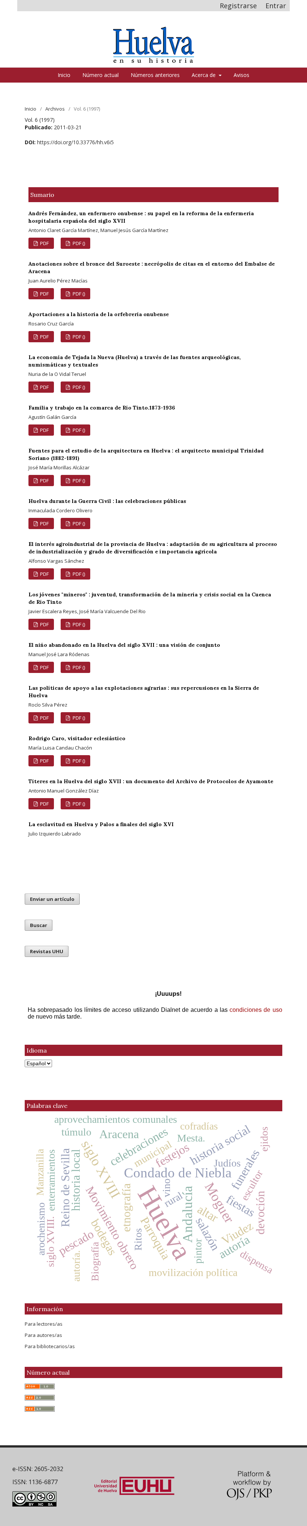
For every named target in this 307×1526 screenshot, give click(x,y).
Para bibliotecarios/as (50, 1346)
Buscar (38, 925)
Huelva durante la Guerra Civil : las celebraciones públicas (107, 501)
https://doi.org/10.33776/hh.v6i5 (75, 142)
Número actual (100, 74)
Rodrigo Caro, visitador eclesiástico (76, 738)
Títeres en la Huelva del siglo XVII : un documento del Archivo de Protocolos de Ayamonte (150, 781)
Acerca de (204, 74)
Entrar (275, 5)
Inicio (64, 74)
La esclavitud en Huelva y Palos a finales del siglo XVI (101, 824)
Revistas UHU (46, 951)
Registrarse (238, 5)
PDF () (78, 243)
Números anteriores (155, 74)
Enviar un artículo (52, 899)
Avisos (241, 74)
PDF (44, 243)
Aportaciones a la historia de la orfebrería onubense (98, 314)
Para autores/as (43, 1335)
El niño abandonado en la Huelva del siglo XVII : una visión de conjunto (124, 645)
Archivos (55, 108)
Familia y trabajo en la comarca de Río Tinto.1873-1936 (101, 407)
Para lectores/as (44, 1323)
